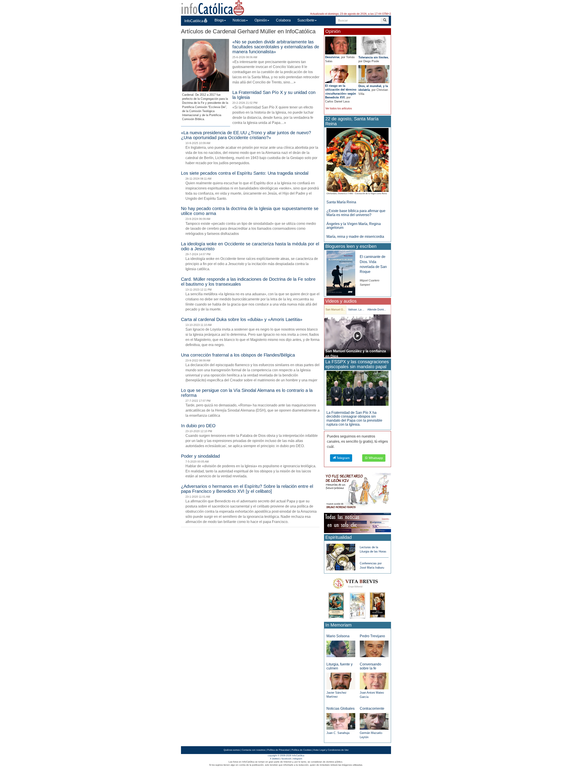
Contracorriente (372, 708)
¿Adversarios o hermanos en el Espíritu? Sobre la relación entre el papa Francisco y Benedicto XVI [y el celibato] (247, 489)
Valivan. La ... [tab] (356, 309)
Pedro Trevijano (372, 636)
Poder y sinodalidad (200, 456)
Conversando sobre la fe (370, 666)
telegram (297, 758)
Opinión (260, 20)
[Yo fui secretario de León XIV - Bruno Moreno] (357, 491)
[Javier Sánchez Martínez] (340, 680)
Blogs (219, 20)
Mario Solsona (337, 636)
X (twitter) (275, 758)
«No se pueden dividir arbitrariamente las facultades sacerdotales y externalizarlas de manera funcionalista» (275, 46)
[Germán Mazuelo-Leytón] (374, 721)
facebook (286, 758)
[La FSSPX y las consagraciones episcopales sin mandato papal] (357, 388)
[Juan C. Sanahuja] (340, 721)
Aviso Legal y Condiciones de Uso (331, 750)
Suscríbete (305, 20)
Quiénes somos (232, 750)
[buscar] (385, 20)
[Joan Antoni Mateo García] (374, 680)
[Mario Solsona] (340, 648)
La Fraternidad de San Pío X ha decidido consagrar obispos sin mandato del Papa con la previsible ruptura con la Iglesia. (354, 418)
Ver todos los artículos (338, 108)
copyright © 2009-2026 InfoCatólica (286, 755)
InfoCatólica (193, 21)
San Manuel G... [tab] (335, 309)
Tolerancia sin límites (373, 57)
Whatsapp (375, 458)
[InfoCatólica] (212, 7)
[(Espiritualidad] (340, 555)
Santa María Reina (341, 202)
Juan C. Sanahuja (337, 733)
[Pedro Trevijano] (374, 648)
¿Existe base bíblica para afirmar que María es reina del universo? (355, 213)
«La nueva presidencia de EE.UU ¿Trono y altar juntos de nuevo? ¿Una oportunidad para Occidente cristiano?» (246, 135)
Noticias (239, 20)
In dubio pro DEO (198, 425)
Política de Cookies (301, 750)
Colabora (283, 20)
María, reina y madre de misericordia (355, 236)
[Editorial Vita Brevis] (357, 597)
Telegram (343, 458)
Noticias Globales (340, 708)
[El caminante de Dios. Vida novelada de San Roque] (340, 273)
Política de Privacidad (278, 750)
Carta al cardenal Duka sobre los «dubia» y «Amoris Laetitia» (241, 319)
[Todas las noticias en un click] (357, 523)
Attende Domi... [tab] (376, 309)
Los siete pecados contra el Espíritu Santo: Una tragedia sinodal (244, 173)
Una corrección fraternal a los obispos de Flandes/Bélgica (238, 355)
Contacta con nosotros (253, 750)
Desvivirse (332, 57)
